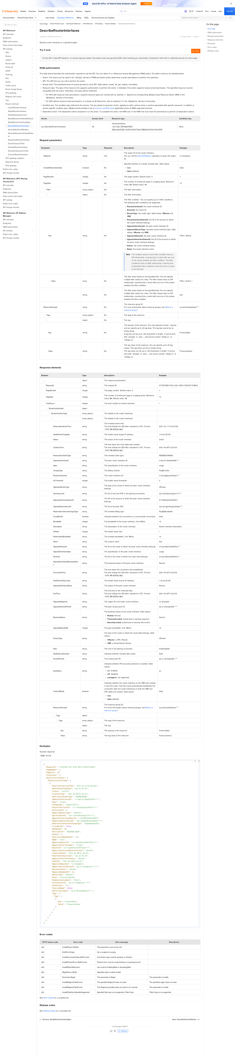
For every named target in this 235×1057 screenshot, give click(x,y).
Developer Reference (65, 17)
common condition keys (104, 108)
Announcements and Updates (102, 17)
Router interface (110, 24)
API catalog (99, 24)
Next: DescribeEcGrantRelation (184, 1019)
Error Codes (48, 997)
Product (196, 36)
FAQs (86, 17)
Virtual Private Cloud (25, 17)
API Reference (88, 24)
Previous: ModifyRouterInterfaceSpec (56, 1019)
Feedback (124, 1031)
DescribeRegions (145, 156)
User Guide (50, 17)
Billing (79, 17)
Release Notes (49, 1011)
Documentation (9, 17)
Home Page (44, 24)
